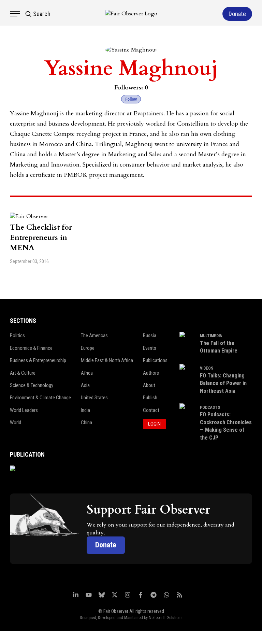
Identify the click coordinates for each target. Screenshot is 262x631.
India (85, 410)
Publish (150, 398)
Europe (87, 348)
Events (149, 348)
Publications (155, 360)
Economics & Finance (31, 348)
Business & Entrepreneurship (38, 360)
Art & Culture (22, 373)
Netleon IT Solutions (166, 617)
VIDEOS (206, 368)
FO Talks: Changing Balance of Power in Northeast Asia (223, 383)
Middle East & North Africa (107, 360)
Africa (87, 373)
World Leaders (24, 410)
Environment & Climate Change (40, 398)
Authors (151, 373)
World (15, 422)
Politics (17, 335)
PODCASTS (210, 407)
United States (94, 398)
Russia (149, 335)
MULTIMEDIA (211, 335)
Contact (151, 410)
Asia (85, 385)
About (149, 385)
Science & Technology (31, 385)
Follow (131, 99)
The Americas (94, 335)
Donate (105, 545)
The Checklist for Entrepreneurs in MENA (41, 237)
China (86, 422)
